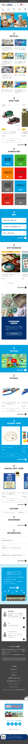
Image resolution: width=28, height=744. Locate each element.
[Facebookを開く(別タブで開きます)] (16, 724)
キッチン (17, 104)
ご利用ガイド (14, 675)
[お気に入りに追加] (18, 129)
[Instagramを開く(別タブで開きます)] (12, 724)
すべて (4, 104)
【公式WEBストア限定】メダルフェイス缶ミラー (9, 275)
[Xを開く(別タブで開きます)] (8, 724)
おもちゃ (10, 104)
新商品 (3, 10)
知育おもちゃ (22, 512)
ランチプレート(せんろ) (7, 447)
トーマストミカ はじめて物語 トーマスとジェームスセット (9, 132)
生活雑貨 (23, 104)
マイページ (14, 672)
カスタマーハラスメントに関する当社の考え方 (14, 689)
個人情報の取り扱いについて (14, 681)
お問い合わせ (14, 669)
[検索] (23, 5)
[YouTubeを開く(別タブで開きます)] (19, 724)
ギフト (25, 10)
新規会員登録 (12, 587)
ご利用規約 (14, 666)
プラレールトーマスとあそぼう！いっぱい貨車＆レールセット (9, 403)
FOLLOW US (20, 525)
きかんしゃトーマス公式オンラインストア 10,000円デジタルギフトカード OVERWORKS (9, 493)
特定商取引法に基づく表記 (14, 678)
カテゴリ (14, 10)
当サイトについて (14, 686)
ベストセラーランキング (9, 512)
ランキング (19, 10)
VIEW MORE (20, 144)
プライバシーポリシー (14, 684)
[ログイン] (18, 5)
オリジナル (8, 10)
